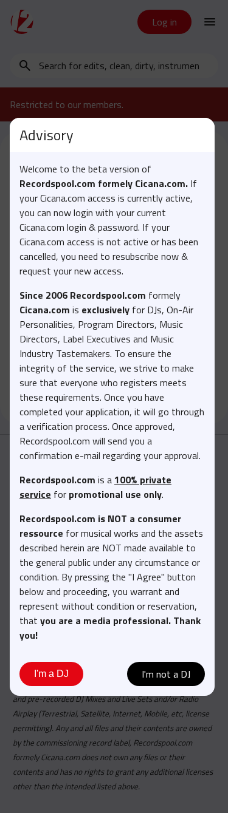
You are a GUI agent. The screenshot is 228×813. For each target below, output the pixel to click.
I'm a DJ (51, 673)
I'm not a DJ (166, 674)
